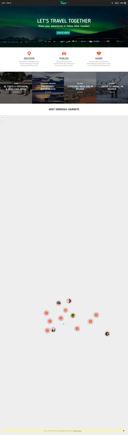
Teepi (64, 3)
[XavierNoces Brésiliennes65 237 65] (53, 330)
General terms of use (77, 430)
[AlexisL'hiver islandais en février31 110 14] (58, 303)
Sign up (9, 3)
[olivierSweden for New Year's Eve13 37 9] (69, 301)
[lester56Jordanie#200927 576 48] (73, 315)
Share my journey (63, 33)
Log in (3, 3)
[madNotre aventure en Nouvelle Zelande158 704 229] (107, 334)
